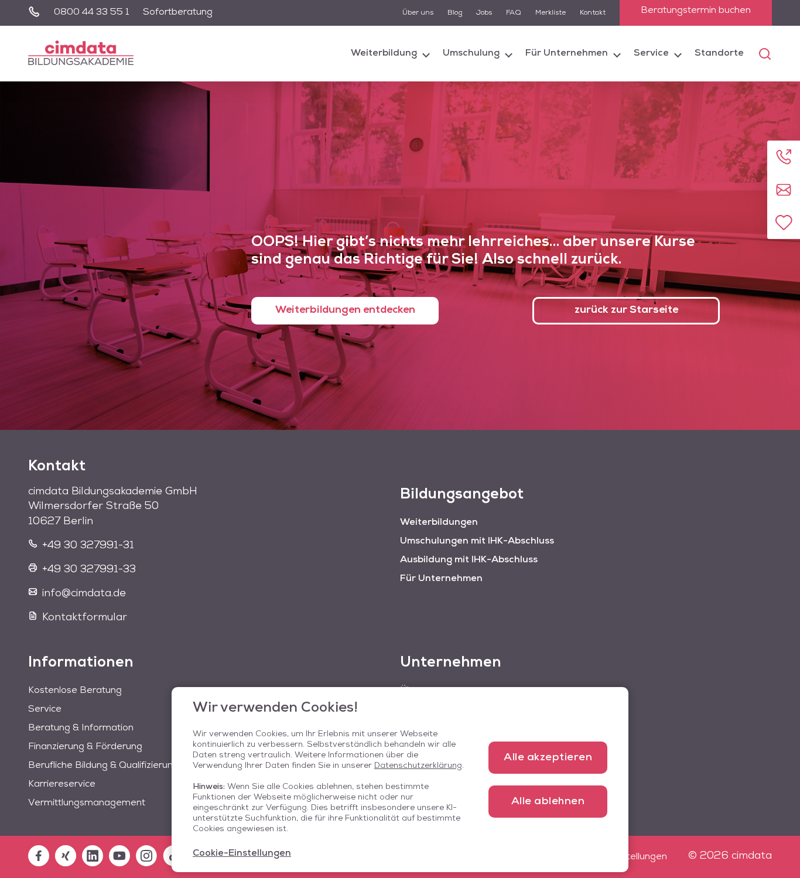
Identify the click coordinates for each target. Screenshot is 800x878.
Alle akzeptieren (548, 758)
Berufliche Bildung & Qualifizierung (103, 765)
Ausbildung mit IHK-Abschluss (469, 560)
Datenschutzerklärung (418, 765)
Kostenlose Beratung (75, 690)
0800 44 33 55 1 (91, 12)
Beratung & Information (81, 728)
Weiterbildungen (439, 522)
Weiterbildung (384, 53)
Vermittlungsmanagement (86, 803)
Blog (454, 12)
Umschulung (471, 53)
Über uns (417, 12)
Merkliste (550, 12)
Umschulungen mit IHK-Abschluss (477, 541)
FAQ (513, 12)
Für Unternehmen (566, 53)
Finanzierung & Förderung (85, 746)
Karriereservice (61, 784)
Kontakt (593, 12)
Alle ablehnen (548, 802)
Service (651, 53)
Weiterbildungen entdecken (345, 310)
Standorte (719, 53)
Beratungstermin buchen (696, 10)
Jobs (484, 12)
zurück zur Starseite (626, 310)
